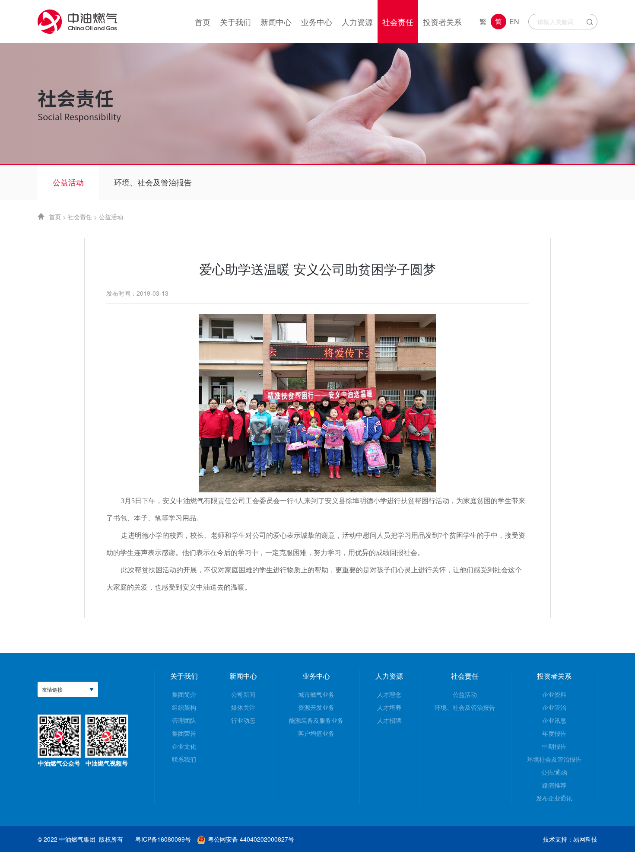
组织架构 (184, 707)
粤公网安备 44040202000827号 (251, 839)
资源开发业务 (316, 707)
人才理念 (389, 694)
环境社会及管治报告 (554, 759)
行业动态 (243, 720)
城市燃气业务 (316, 694)
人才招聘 (389, 720)
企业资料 (554, 694)
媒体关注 (243, 707)
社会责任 (80, 216)
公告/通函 (554, 772)
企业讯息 (554, 720)
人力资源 (389, 676)
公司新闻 (243, 694)
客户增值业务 (316, 733)
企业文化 (184, 746)
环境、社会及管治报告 (153, 182)
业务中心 (316, 676)
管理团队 (184, 720)
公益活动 (68, 182)
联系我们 (184, 759)
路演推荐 (554, 785)
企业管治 (554, 707)
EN (514, 21)
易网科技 (585, 839)
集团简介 (184, 694)
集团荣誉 (184, 733)
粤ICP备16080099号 (163, 839)
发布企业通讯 (554, 798)
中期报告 (554, 746)
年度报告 (554, 733)
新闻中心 (243, 676)
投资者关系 (554, 676)
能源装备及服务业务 (316, 720)
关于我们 (184, 676)
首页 (55, 216)
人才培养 (389, 707)
